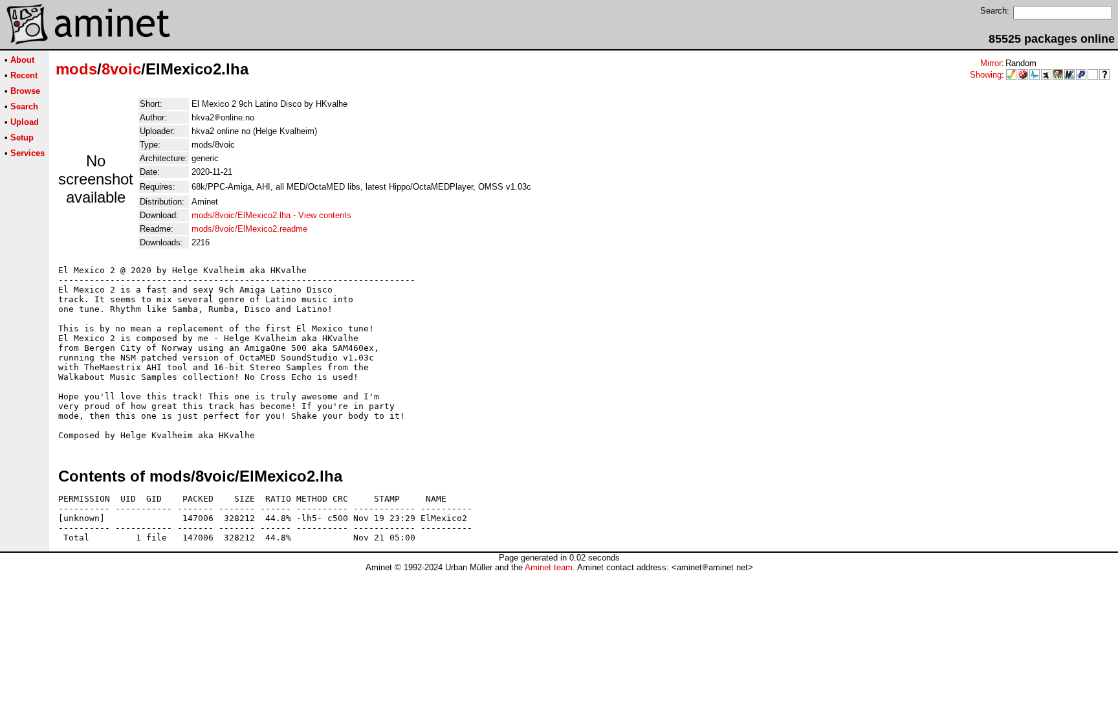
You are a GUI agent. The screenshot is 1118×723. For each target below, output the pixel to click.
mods (76, 69)
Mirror (991, 63)
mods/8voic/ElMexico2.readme (249, 229)
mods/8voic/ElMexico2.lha (241, 215)
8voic (121, 69)
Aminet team (549, 567)
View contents (324, 215)
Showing (986, 75)
